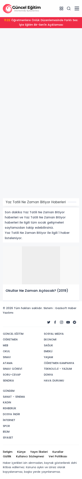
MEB (5, 345)
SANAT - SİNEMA (14, 397)
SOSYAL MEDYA (54, 334)
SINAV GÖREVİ (12, 369)
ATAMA (8, 363)
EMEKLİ (48, 351)
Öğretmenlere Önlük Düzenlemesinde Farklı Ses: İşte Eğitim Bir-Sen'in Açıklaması (41, 22)
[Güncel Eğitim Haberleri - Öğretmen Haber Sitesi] (22, 8)
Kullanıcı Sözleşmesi (30, 456)
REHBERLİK (9, 408)
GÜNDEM (8, 391)
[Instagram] (62, 322)
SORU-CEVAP (12, 375)
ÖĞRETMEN (10, 339)
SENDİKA (8, 380)
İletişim (7, 452)
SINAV (7, 357)
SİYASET (8, 437)
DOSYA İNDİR (11, 414)
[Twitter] (49, 322)
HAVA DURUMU (54, 380)
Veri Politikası (58, 456)
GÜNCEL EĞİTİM (13, 334)
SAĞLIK (48, 345)
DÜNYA (48, 375)
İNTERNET (9, 420)
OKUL (6, 351)
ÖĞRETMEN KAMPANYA (59, 363)
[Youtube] (68, 322)
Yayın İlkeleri (39, 452)
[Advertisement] (41, 74)
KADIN (7, 402)
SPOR (6, 426)
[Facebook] (55, 322)
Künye (21, 452)
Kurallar (58, 452)
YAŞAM (48, 357)
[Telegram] (74, 322)
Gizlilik (7, 456)
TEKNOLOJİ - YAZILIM (58, 369)
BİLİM (6, 432)
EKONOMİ (50, 339)
